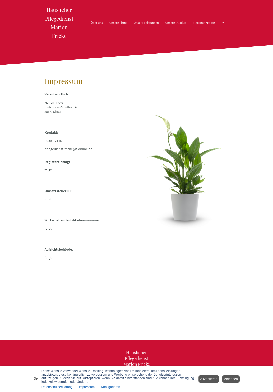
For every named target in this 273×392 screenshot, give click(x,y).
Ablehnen (231, 379)
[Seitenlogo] (59, 41)
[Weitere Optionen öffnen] (223, 22)
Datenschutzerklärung (57, 387)
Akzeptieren (208, 379)
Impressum (87, 387)
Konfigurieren (110, 387)
